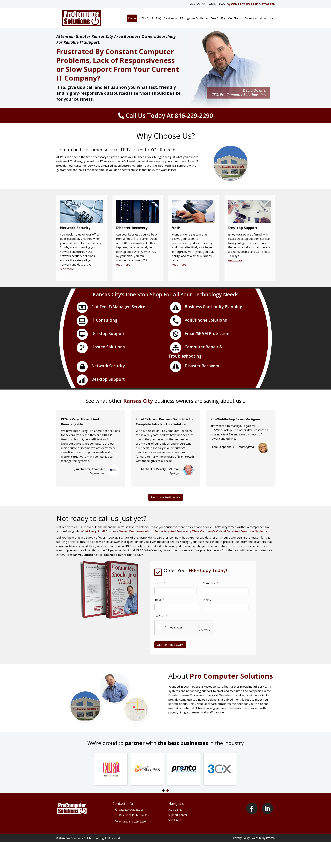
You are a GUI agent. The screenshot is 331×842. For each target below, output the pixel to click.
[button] (111, 769)
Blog (222, 3)
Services (169, 18)
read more (67, 269)
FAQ (158, 18)
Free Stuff (217, 18)
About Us (265, 18)
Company (210, 583)
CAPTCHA (160, 616)
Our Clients (235, 18)
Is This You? (145, 18)
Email (159, 599)
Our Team (174, 819)
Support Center (207, 3)
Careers (249, 18)
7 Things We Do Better (193, 18)
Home (191, 3)
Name (159, 583)
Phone (207, 599)
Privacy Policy (241, 838)
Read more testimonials (165, 497)
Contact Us (175, 810)
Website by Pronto (263, 838)
